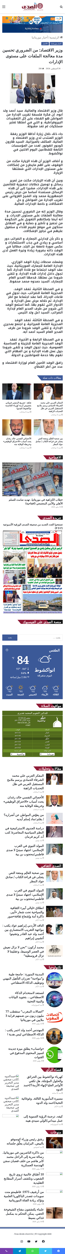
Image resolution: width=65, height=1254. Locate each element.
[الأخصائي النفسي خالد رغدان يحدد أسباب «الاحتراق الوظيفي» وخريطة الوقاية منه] (16, 427)
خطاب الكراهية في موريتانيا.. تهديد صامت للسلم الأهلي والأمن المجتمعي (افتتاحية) (36, 501)
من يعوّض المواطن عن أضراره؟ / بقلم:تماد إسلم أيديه (24, 817)
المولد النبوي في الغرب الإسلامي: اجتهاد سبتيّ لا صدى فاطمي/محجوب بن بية (25, 850)
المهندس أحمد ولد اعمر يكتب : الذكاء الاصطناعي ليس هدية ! (24, 1032)
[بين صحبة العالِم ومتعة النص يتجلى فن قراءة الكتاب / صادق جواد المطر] (48, 427)
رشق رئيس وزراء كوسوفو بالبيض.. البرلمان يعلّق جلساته (25, 1141)
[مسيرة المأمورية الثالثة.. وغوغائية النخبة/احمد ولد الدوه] (10, 1104)
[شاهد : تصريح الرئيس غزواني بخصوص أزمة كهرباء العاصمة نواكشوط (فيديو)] (16, 391)
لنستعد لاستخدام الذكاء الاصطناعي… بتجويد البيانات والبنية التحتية (26, 997)
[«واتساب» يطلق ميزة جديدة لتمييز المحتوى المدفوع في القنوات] (54, 1055)
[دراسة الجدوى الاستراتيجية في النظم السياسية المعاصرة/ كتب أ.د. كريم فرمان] (54, 831)
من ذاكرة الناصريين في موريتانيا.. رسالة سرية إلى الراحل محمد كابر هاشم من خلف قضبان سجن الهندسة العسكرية (23, 1158)
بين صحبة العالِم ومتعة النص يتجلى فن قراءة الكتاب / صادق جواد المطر (49, 441)
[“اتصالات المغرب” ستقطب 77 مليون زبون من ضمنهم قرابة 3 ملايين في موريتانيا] (54, 1017)
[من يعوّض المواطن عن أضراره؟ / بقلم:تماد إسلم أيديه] (54, 818)
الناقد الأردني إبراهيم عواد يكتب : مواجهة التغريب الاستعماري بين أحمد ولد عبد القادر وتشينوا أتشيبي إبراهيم (23, 931)
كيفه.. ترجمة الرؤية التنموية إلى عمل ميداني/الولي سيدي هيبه (43, 1118)
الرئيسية (54, 37)
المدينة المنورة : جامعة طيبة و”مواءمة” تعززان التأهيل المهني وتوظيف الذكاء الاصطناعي (23, 978)
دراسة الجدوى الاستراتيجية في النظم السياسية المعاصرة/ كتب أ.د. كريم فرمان (24, 832)
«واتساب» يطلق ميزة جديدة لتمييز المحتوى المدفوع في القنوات (26, 1053)
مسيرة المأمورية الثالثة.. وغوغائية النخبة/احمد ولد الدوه (42, 1100)
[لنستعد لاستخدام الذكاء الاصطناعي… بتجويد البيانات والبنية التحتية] (54, 999)
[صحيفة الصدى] (32, 6)
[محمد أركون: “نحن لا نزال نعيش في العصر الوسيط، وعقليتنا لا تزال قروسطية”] (54, 950)
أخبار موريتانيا (40, 37)
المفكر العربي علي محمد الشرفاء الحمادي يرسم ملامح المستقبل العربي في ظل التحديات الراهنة (50, 407)
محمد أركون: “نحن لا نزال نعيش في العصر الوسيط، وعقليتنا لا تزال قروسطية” (23, 951)
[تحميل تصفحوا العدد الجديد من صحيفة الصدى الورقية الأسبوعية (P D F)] (32, 614)
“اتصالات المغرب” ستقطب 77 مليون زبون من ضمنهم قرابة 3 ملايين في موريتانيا (25, 1015)
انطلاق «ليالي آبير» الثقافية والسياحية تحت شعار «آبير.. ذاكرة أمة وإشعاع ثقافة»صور (26, 912)
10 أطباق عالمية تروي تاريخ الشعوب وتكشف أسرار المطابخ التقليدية (24, 1178)
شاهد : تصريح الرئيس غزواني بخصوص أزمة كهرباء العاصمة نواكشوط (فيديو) (18, 405)
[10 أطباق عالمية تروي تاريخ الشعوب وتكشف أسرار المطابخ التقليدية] (54, 1177)
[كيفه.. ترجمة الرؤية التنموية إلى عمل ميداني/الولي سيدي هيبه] (10, 1120)
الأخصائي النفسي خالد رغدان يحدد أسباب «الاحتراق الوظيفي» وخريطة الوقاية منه (17, 441)
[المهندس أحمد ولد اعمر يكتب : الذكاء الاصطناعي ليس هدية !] (54, 1036)
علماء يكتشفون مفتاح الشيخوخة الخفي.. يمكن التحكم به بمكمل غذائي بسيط (24, 1213)
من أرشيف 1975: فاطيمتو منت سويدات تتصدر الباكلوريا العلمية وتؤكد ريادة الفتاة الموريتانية (24, 1196)
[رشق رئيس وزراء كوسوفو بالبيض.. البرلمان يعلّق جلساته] (54, 1142)
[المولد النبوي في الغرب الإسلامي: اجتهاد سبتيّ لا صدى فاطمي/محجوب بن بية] (54, 849)
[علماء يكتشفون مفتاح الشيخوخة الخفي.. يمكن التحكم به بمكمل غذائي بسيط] (54, 1213)
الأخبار (45, 43)
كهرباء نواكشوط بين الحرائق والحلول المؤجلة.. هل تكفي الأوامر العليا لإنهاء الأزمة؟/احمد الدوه (43, 1083)
